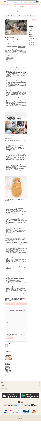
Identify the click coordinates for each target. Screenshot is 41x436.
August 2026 (31, 26)
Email (7, 326)
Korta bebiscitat (8, 59)
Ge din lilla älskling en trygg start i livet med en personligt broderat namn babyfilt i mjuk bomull (8, 369)
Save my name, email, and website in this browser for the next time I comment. (16, 335)
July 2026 (30, 28)
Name (7, 322)
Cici (12, 41)
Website (7, 329)
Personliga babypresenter (9, 37)
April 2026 (30, 34)
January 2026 (31, 40)
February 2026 (31, 38)
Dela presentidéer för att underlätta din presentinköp (18, 6)
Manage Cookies (20, 418)
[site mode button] (32, 7)
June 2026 (30, 30)
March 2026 (31, 36)
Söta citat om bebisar (9, 57)
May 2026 (30, 32)
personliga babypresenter (19, 42)
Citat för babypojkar (9, 60)
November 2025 (31, 44)
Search (29, 18)
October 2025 (31, 46)
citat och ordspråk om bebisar (9, 42)
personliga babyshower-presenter (10, 43)
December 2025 (31, 42)
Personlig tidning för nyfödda (9, 135)
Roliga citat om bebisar (10, 58)
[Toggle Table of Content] (14, 56)
